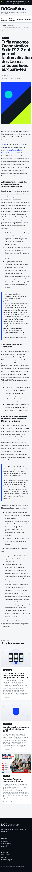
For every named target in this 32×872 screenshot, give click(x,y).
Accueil (4, 25)
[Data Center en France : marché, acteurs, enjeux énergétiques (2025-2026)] (16, 658)
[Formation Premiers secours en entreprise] (16, 763)
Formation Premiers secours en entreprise (13, 780)
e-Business (4, 19)
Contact (4, 857)
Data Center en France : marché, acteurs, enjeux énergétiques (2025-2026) (17, 2)
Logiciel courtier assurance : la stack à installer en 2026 (16, 729)
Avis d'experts (12, 19)
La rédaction (5, 855)
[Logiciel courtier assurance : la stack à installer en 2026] (16, 711)
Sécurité (20, 19)
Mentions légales (7, 860)
